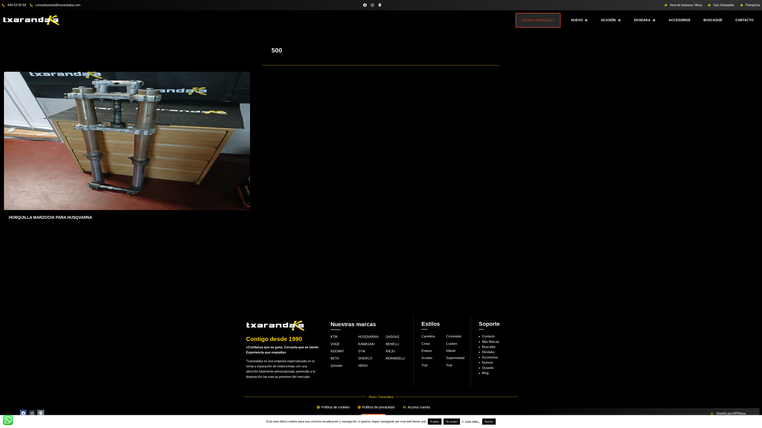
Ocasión (608, 20)
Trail (424, 365)
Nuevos (487, 362)
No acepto (452, 421)
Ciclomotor (453, 336)
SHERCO (365, 358)
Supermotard (455, 358)
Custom (451, 343)
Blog (485, 373)
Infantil (450, 351)
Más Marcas (490, 341)
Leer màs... (472, 421)
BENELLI (392, 344)
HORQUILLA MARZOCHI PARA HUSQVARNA (50, 217)
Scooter (426, 358)
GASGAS (392, 336)
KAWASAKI (366, 344)
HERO (363, 365)
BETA (335, 358)
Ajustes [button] (489, 421)
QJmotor (337, 365)
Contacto (744, 20)
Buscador (712, 20)
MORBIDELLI (395, 358)
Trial (449, 365)
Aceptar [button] (434, 421)
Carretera (428, 336)
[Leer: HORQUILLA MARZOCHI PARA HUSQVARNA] (127, 140)
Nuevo (577, 20)
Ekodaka (642, 20)
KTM (334, 336)
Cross (425, 343)
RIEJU (390, 351)
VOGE (335, 344)
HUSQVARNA (368, 336)
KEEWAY (337, 351)
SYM (361, 351)
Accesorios (679, 20)
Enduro (426, 351)
